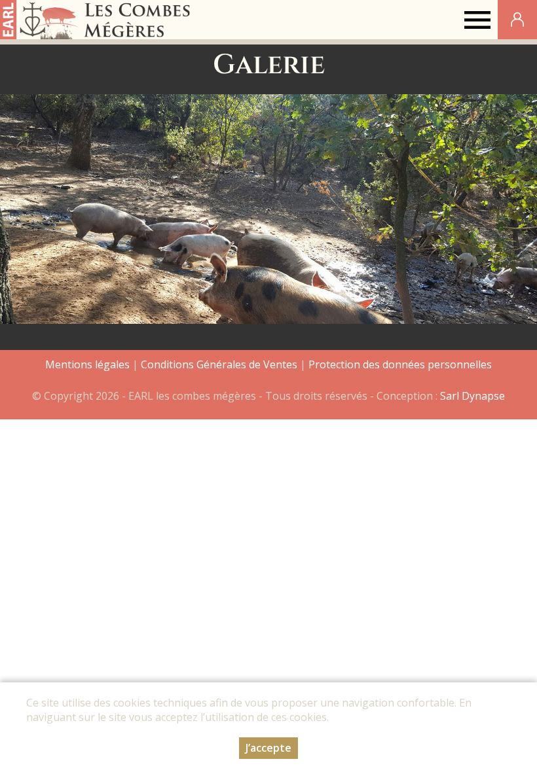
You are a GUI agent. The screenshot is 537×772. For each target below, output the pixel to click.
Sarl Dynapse (472, 396)
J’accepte (268, 748)
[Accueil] (97, 19)
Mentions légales (87, 364)
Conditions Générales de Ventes (220, 364)
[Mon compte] (517, 19)
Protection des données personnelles (400, 364)
